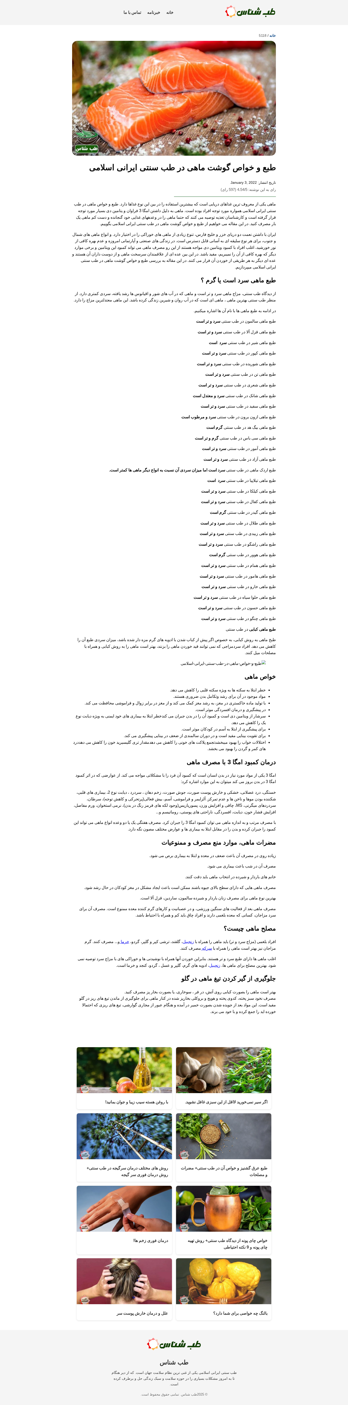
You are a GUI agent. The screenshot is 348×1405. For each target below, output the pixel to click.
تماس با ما (132, 12)
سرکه (206, 948)
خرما (124, 941)
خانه (169, 12)
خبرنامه (153, 12)
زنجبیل (188, 941)
